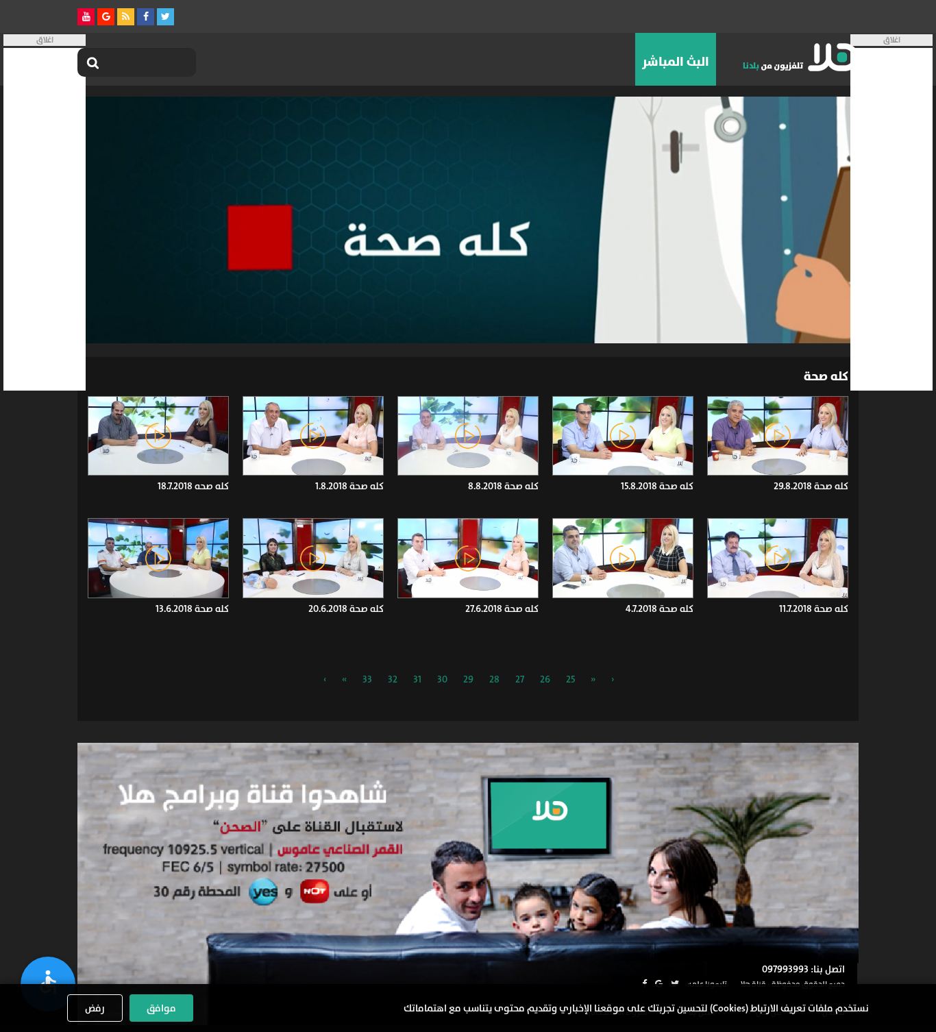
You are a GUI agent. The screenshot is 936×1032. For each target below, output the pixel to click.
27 (519, 679)
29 (468, 679)
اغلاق (891, 40)
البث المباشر (675, 61)
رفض (95, 1008)
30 (442, 679)
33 (367, 679)
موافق (161, 1008)
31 (417, 679)
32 (392, 679)
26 (545, 679)
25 (570, 679)
